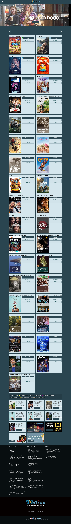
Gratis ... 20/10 (55, 257)
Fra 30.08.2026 (27, 117)
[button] (5, 23)
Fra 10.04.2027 (55, 356)
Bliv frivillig (47, 452)
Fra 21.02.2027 (55, 336)
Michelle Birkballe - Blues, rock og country (35, 472)
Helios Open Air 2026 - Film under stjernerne (53, 449)
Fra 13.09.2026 (55, 58)
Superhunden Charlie (12, 462)
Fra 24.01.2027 (27, 336)
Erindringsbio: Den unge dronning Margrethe (16, 457)
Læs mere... (31, 429)
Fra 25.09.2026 (55, 217)
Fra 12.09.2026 (55, 157)
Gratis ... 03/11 (55, 277)
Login (49, 26)
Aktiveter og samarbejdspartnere (51, 456)
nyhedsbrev (28, 517)
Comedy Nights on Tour (13, 470)
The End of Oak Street (13, 465)
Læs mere (28, 62)
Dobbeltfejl (11, 469)
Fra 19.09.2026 (55, 197)
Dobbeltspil (11, 450)
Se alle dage (27, 40)
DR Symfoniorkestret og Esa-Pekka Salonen (16, 472)
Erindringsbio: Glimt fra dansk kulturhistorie (16, 460)
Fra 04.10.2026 (55, 237)
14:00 (25, 38)
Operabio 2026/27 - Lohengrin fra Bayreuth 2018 (17, 487)
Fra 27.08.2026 (55, 78)
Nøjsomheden (11, 452)
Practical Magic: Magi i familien (14, 467)
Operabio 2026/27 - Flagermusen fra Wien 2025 (17, 486)
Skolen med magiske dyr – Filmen (33, 450)
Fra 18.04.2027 (27, 376)
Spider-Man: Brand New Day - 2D (14, 458)
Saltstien (10, 449)
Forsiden (47, 448)
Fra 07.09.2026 (55, 137)
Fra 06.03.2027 (27, 356)
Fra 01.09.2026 (55, 117)
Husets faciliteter (49, 455)
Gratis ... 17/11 (27, 316)
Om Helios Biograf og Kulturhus (51, 457)
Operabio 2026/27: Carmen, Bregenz (15, 471)
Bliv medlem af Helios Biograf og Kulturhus (53, 451)
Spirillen (10, 463)
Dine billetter (44, 26)
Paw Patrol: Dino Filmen (13, 448)
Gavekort (34, 26)
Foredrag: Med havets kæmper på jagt (15, 473)
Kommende (30, 26)
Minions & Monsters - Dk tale (14, 464)
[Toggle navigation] (69, 2)
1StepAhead (46, 519)
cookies (43, 517)
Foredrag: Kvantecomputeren (14, 474)
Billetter (19, 418)
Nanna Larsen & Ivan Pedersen (14, 466)
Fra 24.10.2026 (27, 277)
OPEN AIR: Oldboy (12, 451)
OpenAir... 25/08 (28, 78)
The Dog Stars (11, 456)
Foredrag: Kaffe (11, 477)
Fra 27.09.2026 (27, 237)
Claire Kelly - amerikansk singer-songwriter (16, 455)
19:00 (53, 38)
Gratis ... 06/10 (27, 257)
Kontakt (39, 26)
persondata (38, 517)
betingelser (33, 517)
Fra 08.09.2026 (27, 157)
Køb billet (35, 22)
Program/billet (23, 26)
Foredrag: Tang (30, 479)
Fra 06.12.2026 (55, 316)
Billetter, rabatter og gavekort (51, 450)
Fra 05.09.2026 (27, 137)
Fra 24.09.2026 (27, 217)
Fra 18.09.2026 (27, 197)
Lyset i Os (10, 459)
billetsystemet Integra (39, 519)
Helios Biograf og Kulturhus (34, 1)
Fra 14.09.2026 (55, 177)
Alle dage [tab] (35, 31)
